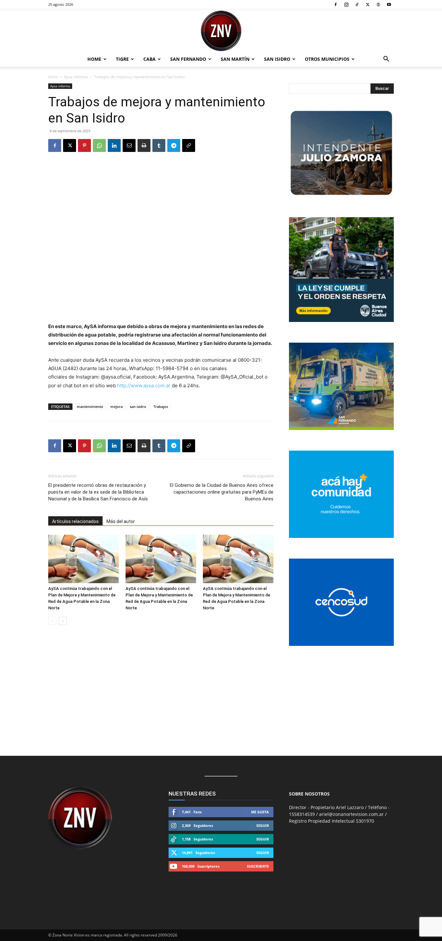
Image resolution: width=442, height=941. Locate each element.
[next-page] (63, 621)
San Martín (235, 59)
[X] (367, 4)
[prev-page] (52, 621)
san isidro (138, 406)
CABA (149, 59)
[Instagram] (346, 4)
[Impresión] (144, 145)
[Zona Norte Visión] (221, 31)
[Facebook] (335, 4)
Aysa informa (76, 77)
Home (94, 59)
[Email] (129, 145)
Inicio (53, 77)
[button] (386, 60)
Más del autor (120, 521)
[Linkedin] (114, 145)
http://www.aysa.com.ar (144, 385)
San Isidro (277, 59)
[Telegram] (173, 145)
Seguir (262, 825)
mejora (116, 406)
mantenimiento (90, 406)
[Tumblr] (158, 145)
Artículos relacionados (75, 521)
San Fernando (188, 59)
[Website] (378, 4)
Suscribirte (258, 866)
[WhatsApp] (99, 145)
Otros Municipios (327, 59)
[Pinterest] (84, 145)
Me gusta (260, 811)
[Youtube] (389, 4)
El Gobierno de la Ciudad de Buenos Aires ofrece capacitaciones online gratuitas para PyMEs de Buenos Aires (221, 492)
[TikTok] (357, 4)
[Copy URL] (188, 145)
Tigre (122, 59)
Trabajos (160, 406)
